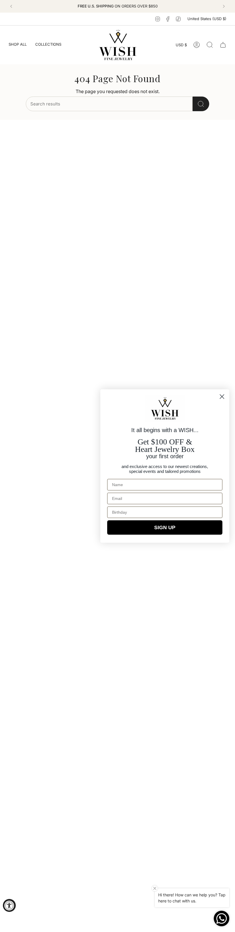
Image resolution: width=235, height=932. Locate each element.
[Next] (223, 6)
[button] (17, 45)
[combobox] (109, 104)
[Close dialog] (222, 397)
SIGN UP (164, 527)
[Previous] (11, 6)
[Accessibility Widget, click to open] (9, 905)
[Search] (201, 104)
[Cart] (223, 45)
